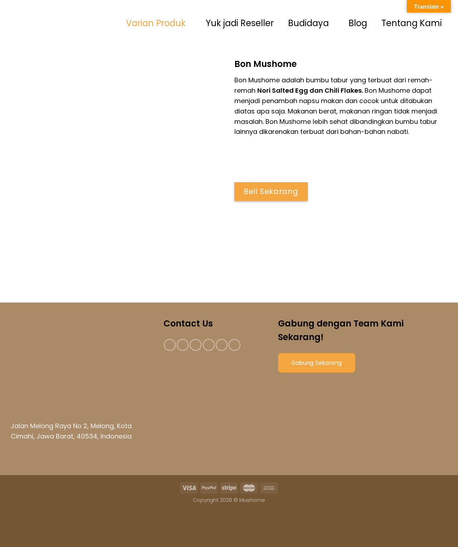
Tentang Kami (411, 23)
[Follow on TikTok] (195, 345)
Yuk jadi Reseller (240, 23)
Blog (358, 23)
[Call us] (222, 345)
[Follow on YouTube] (234, 345)
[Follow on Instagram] (183, 345)
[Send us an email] (209, 345)
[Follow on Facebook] (170, 345)
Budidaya (308, 23)
